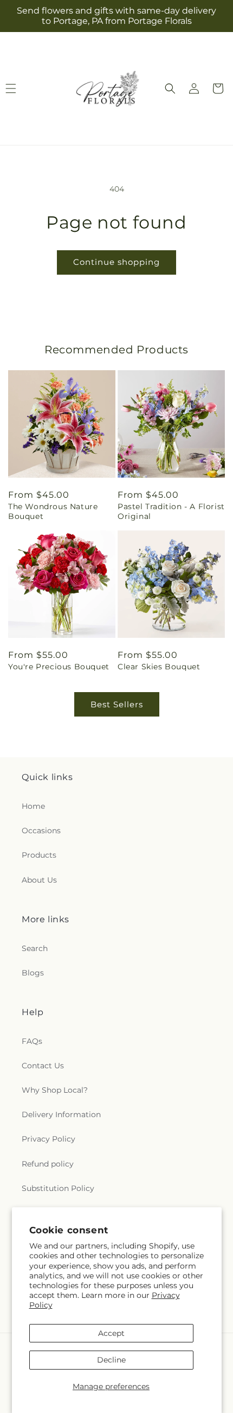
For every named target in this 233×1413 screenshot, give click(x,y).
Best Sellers (116, 704)
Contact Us (43, 1065)
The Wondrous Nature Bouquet (53, 511)
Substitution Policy (58, 1188)
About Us (39, 880)
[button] (170, 88)
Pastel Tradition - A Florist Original (171, 511)
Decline (111, 1360)
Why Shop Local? (55, 1090)
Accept (111, 1333)
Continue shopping (116, 262)
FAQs (32, 1041)
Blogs (33, 973)
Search (35, 948)
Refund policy (48, 1164)
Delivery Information (61, 1114)
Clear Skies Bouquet (159, 666)
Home (33, 806)
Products (39, 855)
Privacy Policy (48, 1139)
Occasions (41, 830)
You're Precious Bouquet (58, 666)
